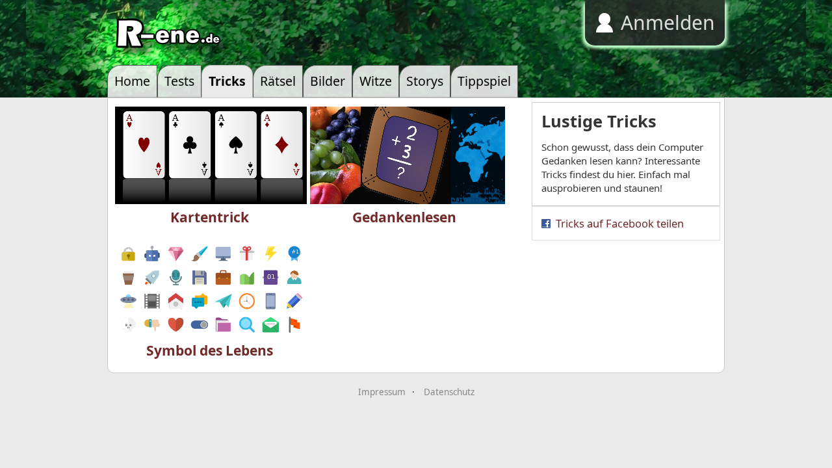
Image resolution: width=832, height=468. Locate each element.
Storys (424, 81)
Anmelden (668, 22)
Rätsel (278, 81)
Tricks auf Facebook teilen (620, 223)
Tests (179, 81)
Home (132, 81)
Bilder (327, 81)
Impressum (382, 392)
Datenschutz (449, 392)
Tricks (227, 81)
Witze (375, 81)
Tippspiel (484, 81)
